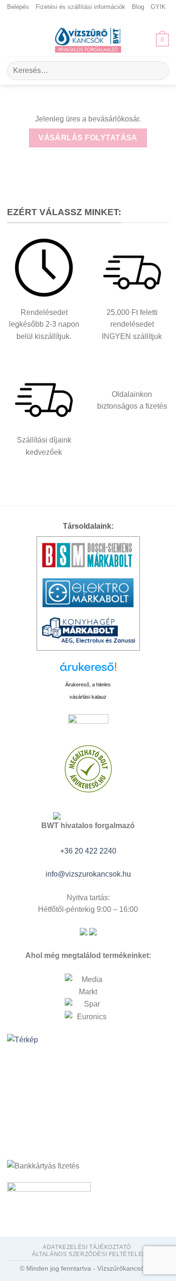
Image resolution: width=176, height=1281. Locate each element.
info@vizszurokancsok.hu (88, 874)
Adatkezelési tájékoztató (87, 1247)
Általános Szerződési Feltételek (89, 1254)
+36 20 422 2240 (88, 851)
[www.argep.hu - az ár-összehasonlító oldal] (88, 723)
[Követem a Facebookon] (88, 19)
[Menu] (12, 39)
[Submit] (158, 70)
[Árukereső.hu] (88, 670)
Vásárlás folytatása (88, 138)
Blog (138, 6)
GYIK (158, 6)
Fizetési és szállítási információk (80, 6)
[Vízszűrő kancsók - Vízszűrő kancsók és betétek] (88, 40)
